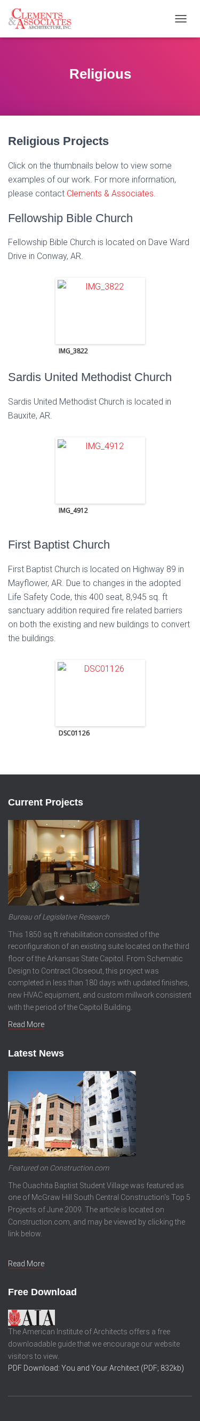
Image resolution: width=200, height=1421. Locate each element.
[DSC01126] (100, 693)
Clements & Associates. (111, 193)
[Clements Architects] (43, 18)
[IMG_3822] (100, 311)
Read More (26, 1024)
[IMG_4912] (100, 470)
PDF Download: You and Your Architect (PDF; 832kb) (96, 1368)
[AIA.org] (31, 1317)
